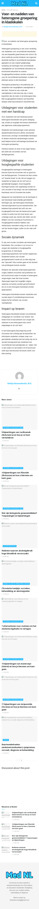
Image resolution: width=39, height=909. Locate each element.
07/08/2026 (6, 753)
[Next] (21, 760)
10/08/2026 (6, 712)
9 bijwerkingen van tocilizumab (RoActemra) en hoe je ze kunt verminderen (16, 435)
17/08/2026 (6, 594)
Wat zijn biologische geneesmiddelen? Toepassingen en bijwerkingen (19, 514)
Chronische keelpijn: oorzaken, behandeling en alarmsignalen (16, 589)
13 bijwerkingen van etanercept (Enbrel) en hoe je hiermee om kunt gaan (18, 666)
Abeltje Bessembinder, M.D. (12, 27)
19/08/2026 (6, 481)
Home (3, 10)
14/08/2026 (6, 631)
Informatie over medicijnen (13, 427)
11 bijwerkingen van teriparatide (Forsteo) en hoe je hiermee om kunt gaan (19, 707)
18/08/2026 (6, 518)
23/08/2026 (6, 440)
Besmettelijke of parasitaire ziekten (16, 583)
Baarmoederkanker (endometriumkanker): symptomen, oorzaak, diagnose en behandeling (18, 747)
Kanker (5, 740)
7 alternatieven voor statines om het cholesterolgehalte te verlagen (19, 627)
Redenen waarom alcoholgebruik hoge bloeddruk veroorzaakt (17, 552)
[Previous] (17, 760)
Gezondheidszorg (12, 10)
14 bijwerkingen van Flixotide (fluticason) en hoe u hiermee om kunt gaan (17, 475)
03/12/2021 (29, 27)
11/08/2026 (6, 672)
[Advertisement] (19, 34)
